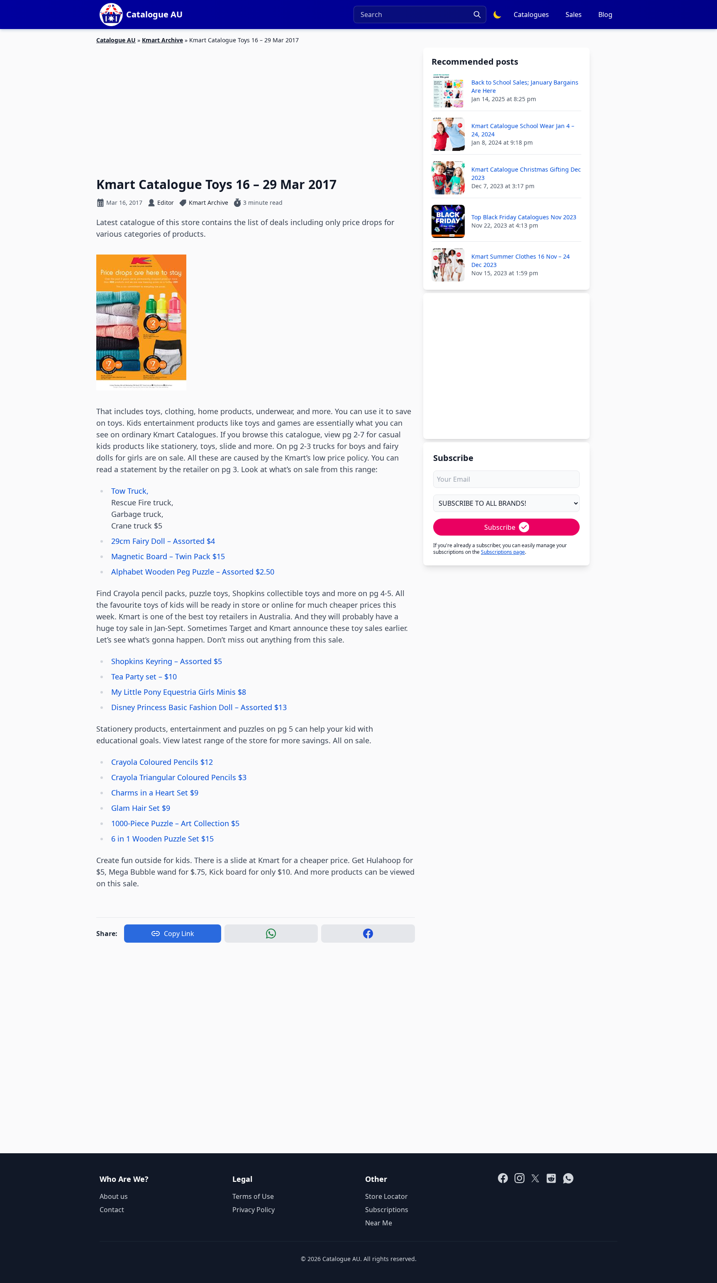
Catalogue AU (116, 40)
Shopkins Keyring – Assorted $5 (166, 661)
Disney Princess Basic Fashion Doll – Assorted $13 (199, 707)
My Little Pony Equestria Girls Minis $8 (178, 692)
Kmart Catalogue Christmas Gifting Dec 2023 (526, 173)
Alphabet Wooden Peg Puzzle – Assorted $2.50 (192, 572)
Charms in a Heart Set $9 (154, 793)
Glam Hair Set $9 (140, 808)
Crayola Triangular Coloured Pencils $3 (178, 777)
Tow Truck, (130, 491)
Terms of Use (253, 1196)
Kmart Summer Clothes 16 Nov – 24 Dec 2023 (520, 260)
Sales (574, 14)
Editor (165, 202)
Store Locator (386, 1196)
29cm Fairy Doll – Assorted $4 (163, 541)
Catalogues (531, 14)
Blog (605, 14)
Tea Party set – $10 (144, 677)
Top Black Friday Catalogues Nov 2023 (523, 217)
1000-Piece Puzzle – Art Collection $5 (175, 823)
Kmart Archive (162, 40)
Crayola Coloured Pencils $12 (162, 762)
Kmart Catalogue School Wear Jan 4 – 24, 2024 (522, 130)
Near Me (378, 1222)
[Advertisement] (255, 106)
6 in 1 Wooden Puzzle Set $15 (162, 839)
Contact (112, 1209)
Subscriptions (386, 1209)
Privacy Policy (253, 1209)
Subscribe (499, 527)
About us (114, 1196)
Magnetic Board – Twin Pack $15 (168, 556)
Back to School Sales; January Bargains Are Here (524, 86)
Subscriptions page (503, 551)
